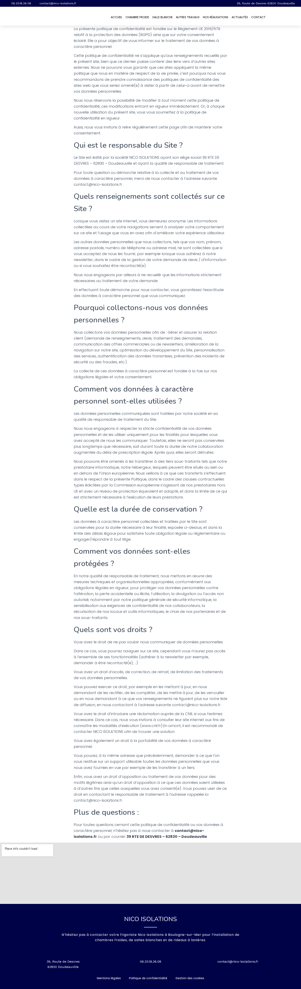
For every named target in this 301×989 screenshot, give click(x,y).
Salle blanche (162, 17)
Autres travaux (188, 17)
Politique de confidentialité (148, 978)
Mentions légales (109, 978)
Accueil (116, 17)
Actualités (240, 17)
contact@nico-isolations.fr (237, 961)
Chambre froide (137, 17)
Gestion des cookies (189, 978)
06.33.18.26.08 (150, 961)
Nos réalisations (215, 17)
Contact (258, 17)
